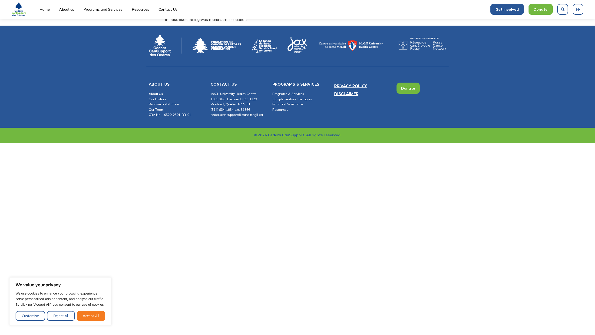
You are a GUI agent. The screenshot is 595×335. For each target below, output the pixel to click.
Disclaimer (346, 94)
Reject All (61, 316)
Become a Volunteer (164, 104)
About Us (156, 94)
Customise (30, 316)
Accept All (91, 316)
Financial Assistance (287, 104)
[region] (60, 301)
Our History (157, 99)
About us (66, 9)
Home (45, 9)
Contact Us (168, 9)
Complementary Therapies (292, 99)
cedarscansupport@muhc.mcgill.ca (237, 115)
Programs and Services (102, 9)
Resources (140, 9)
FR (578, 9)
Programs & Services (288, 94)
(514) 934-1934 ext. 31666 (230, 109)
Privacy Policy (350, 86)
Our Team (156, 109)
